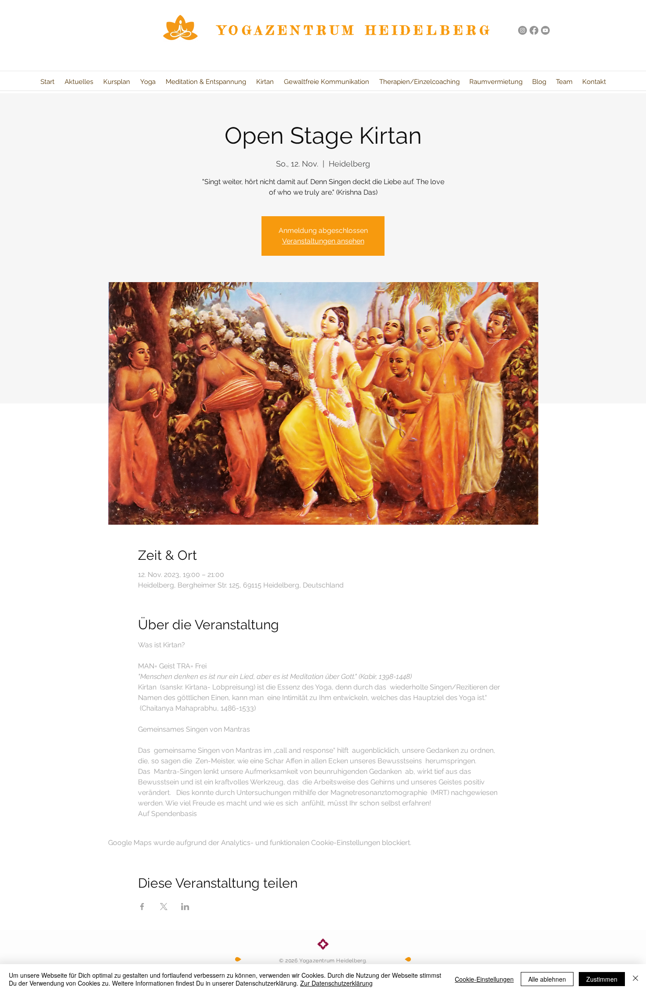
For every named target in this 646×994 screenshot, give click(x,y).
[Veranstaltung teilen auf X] (164, 906)
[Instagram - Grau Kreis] (522, 30)
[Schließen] (635, 979)
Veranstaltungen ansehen (323, 241)
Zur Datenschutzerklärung (336, 983)
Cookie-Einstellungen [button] (484, 979)
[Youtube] (545, 30)
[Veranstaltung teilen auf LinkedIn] (185, 906)
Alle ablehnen (547, 979)
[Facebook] (534, 30)
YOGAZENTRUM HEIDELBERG (355, 30)
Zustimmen (601, 979)
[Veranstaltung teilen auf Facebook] (142, 906)
